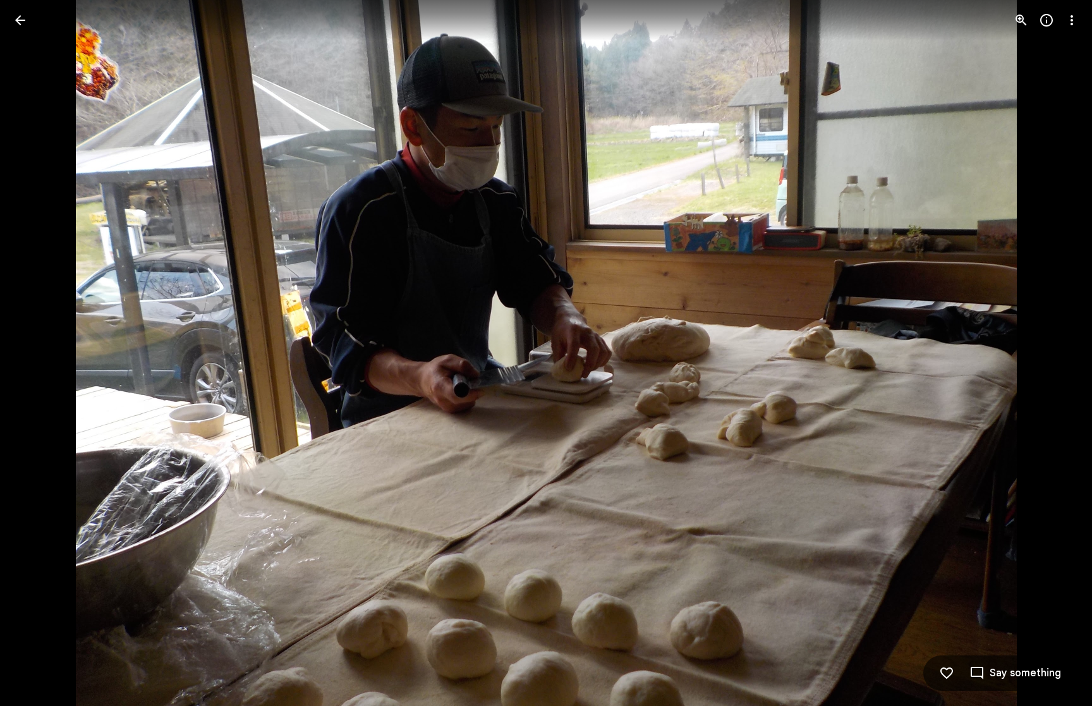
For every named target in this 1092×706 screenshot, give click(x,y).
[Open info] (1046, 20)
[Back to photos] (20, 20)
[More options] (1071, 20)
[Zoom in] (1021, 20)
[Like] (946, 673)
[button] (35, 353)
